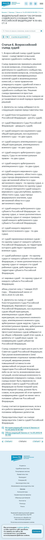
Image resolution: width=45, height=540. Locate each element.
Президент (22, 477)
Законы (11, 12)
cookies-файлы (23, 527)
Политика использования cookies (22, 522)
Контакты (22, 500)
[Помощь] (31, 3)
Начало (4, 12)
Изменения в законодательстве (22, 486)
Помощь (23, 503)
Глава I (41, 12)
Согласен (37, 531)
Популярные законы (22, 471)
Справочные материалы (22, 495)
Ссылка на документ (19, 37)
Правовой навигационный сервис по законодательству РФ (22, 513)
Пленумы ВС (22, 480)
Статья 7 (36, 441)
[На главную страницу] (11, 4)
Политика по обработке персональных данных (22, 518)
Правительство (22, 474)
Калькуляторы (22, 492)
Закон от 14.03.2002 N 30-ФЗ (26, 12)
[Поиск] (26, 3)
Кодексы (22, 465)
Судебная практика (22, 468)
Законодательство (22, 483)
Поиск (22, 506)
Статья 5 (8, 441)
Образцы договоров (22, 498)
